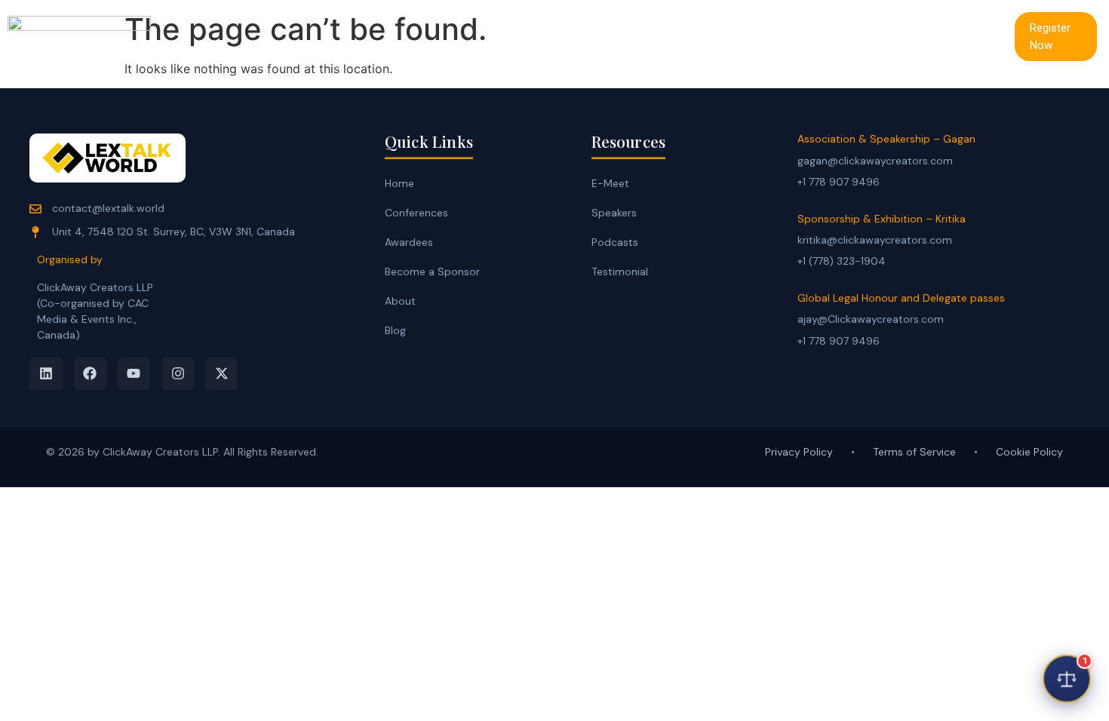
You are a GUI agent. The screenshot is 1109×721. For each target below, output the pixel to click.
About (400, 301)
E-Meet (615, 36)
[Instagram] (177, 373)
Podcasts (614, 242)
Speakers (614, 212)
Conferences (706, 36)
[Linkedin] (45, 373)
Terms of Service (914, 452)
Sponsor (903, 36)
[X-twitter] (221, 373)
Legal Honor (811, 36)
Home (544, 36)
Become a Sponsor (432, 271)
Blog (395, 330)
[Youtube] (134, 373)
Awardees (409, 242)
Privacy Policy (799, 452)
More (975, 36)
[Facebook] (90, 373)
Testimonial (619, 271)
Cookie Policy (1029, 452)
